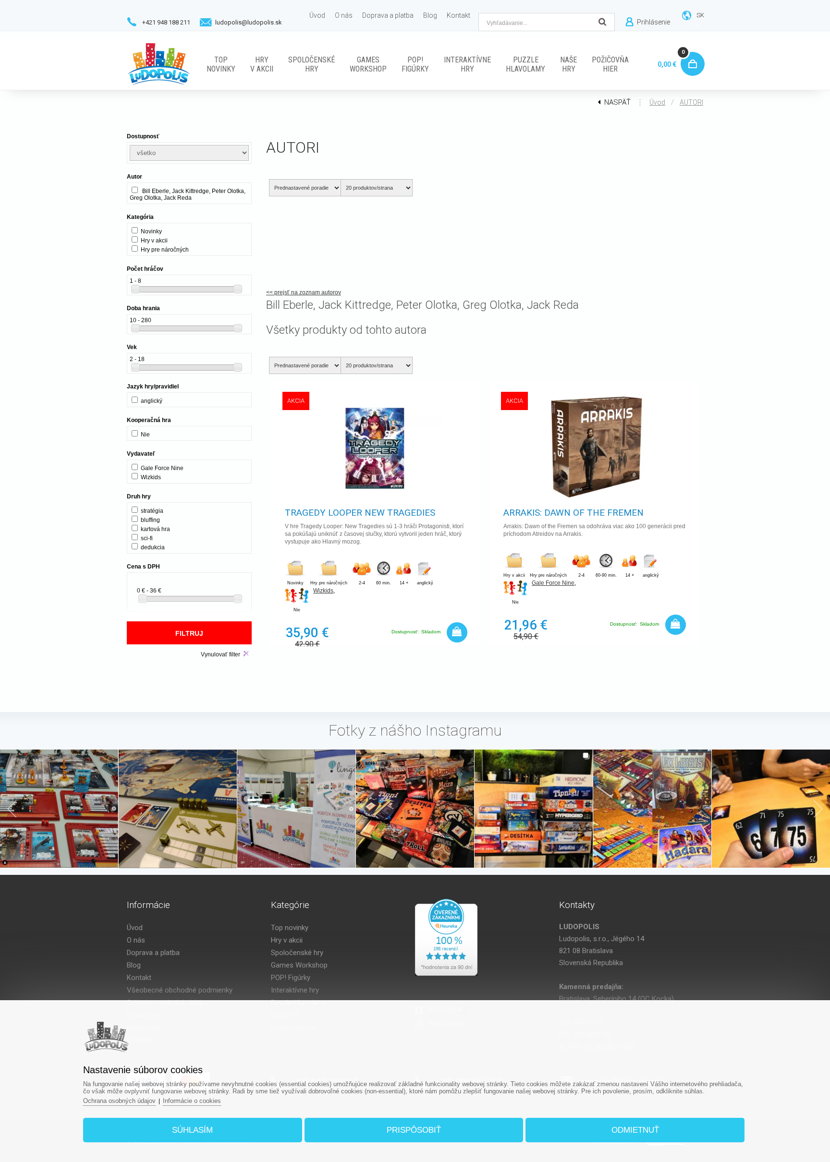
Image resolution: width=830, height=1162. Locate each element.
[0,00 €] (690, 53)
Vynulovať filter (220, 654)
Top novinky (289, 927)
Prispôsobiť (414, 1130)
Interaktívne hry (295, 990)
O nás (136, 940)
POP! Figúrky (290, 977)
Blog (134, 965)
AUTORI (691, 102)
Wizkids (323, 590)
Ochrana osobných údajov (119, 1100)
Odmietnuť (635, 1130)
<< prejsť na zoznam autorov (303, 292)
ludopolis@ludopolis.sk (248, 22)
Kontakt (139, 977)
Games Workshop (299, 965)
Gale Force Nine (553, 583)
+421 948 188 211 (166, 22)
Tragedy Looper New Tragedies (360, 512)
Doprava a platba (153, 952)
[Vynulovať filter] (246, 653)
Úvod (657, 102)
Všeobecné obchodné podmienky (179, 990)
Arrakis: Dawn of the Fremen (573, 512)
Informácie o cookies (192, 1100)
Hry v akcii (287, 940)
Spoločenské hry (297, 952)
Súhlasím (192, 1130)
